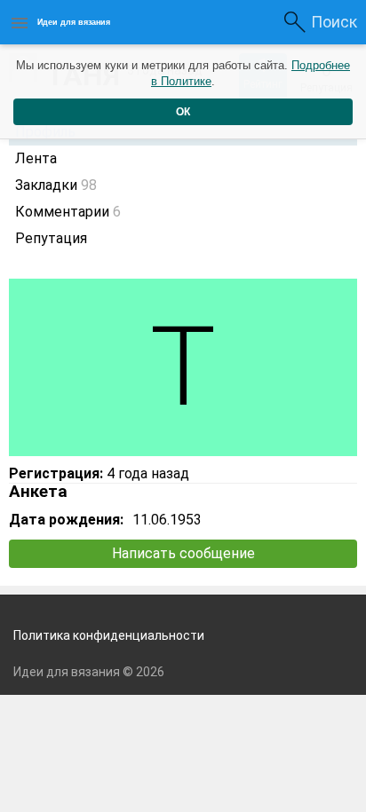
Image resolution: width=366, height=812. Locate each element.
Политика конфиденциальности (108, 635)
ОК (183, 112)
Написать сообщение (183, 553)
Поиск (334, 21)
